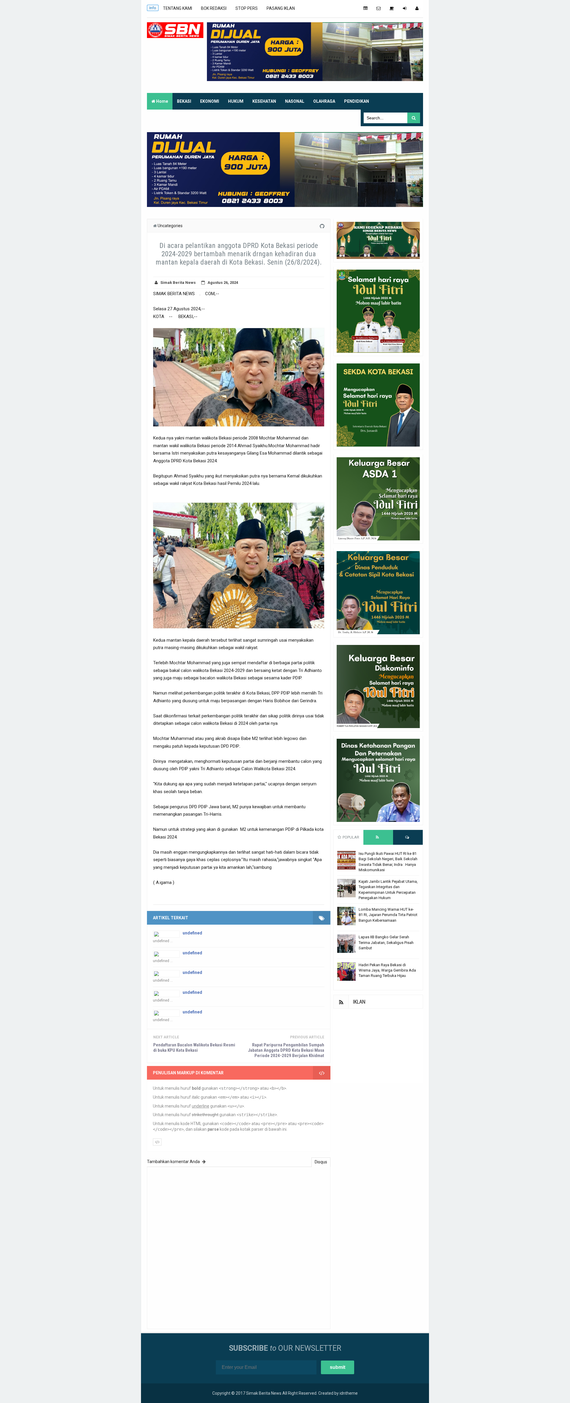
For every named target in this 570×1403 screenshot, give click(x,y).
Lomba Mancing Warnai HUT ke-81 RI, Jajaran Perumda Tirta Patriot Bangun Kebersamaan (388, 914)
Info (152, 8)
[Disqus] (238, 1247)
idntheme (349, 1393)
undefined (192, 933)
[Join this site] (404, 8)
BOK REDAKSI (214, 8)
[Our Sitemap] (365, 8)
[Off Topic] (391, 8)
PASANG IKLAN (281, 8)
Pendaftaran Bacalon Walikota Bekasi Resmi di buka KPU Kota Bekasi (194, 1047)
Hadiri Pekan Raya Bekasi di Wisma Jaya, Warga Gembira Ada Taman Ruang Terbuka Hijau (387, 970)
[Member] (417, 8)
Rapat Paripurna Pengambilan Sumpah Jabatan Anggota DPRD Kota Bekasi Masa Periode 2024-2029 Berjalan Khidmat (286, 1050)
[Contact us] (378, 8)
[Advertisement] (378, 1046)
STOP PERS (246, 8)
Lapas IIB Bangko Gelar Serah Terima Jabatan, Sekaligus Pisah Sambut (386, 942)
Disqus (321, 1162)
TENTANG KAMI (177, 8)
